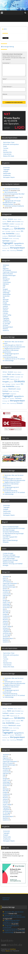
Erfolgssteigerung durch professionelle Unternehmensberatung (11, 355)
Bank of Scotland (16, 221)
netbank (18, 236)
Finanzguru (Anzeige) (9, 555)
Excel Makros (6, 535)
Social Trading (16, 238)
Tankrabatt (12, 245)
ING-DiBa (5, 301)
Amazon (15, 219)
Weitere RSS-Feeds (8, 156)
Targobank (6, 320)
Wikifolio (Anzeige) (8, 562)
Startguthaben (13, 240)
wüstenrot (6, 330)
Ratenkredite (7, 173)
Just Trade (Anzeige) (9, 558)
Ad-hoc (5, 150)
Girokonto (19, 228)
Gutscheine (6, 538)
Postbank (5, 238)
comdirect (11, 224)
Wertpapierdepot (17, 247)
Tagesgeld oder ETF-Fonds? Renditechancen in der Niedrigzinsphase (12, 202)
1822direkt (10, 219)
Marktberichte (7, 152)
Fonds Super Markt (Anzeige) (11, 557)
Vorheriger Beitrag (8, 46)
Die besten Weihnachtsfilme (11, 532)
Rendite (10, 238)
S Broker (5, 313)
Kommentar (6, 63)
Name (4, 79)
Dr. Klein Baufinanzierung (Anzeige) (13, 533)
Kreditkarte (17, 233)
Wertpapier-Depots (9, 177)
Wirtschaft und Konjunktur (11, 144)
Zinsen (8, 250)
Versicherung (7, 322)
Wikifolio (4, 250)
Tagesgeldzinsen (5, 245)
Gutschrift (18, 231)
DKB (7, 226)
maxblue (5, 306)
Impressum (5, 899)
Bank (9, 221)
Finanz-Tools (6, 291)
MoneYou (5, 308)
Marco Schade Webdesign (10, 540)
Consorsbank (17, 224)
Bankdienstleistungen (9, 275)
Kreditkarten (7, 175)
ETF (18, 226)
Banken (5, 277)
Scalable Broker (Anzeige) (10, 560)
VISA (8, 248)
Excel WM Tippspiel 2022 (10, 537)
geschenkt (11, 229)
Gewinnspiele (7, 294)
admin (5, 29)
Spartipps (6, 241)
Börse (22, 221)
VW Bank (5, 325)
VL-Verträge (6, 323)
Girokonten (6, 167)
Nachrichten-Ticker (8, 142)
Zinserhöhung (13, 250)
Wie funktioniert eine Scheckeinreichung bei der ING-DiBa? (13, 193)
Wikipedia (5, 542)
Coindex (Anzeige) (8, 553)
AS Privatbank (7, 270)
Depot (4, 226)
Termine (5, 148)
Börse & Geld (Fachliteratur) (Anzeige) (14, 528)
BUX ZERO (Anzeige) (9, 530)
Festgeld (5, 171)
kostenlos (10, 233)
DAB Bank (6, 284)
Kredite (5, 303)
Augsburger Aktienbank (10, 272)
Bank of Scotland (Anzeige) (10, 526)
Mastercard (12, 236)
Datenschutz (6, 898)
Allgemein (6, 268)
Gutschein (13, 231)
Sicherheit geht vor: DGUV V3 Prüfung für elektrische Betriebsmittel (14, 346)
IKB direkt (6, 299)
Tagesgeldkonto (19, 243)
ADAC (4, 267)
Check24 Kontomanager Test (13, 197)
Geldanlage (6, 292)
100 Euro (4, 219)
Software (5, 317)
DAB (22, 224)
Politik (5, 146)
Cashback (5, 224)
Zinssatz (19, 250)
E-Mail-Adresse (7, 86)
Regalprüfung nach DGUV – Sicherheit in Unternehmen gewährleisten (12, 350)
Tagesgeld (6, 169)
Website (4, 94)
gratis (3, 231)
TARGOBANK (18, 245)
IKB (4, 298)
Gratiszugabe (7, 231)
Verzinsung (4, 248)
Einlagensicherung (13, 226)
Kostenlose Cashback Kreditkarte (14, 206)
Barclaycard (6, 279)
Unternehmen (7, 154)
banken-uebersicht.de (14, 8)
